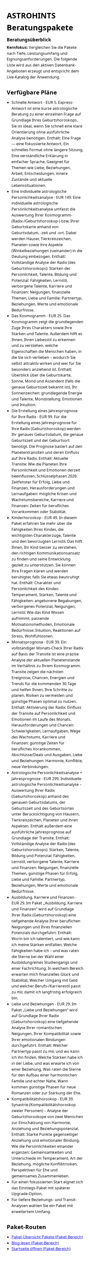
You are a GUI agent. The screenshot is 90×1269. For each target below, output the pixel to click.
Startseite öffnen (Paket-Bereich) (41, 1248)
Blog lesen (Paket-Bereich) (35, 1243)
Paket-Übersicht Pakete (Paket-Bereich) (47, 1237)
